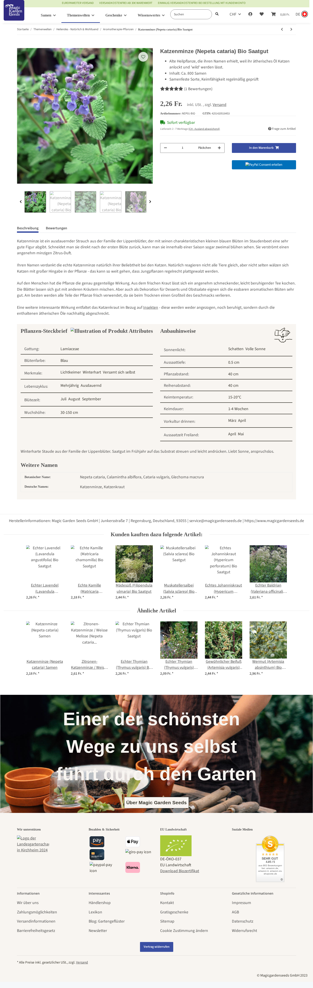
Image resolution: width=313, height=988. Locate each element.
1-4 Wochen (238, 409)
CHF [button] (233, 14)
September (91, 399)
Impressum (241, 903)
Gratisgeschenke (174, 912)
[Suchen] (217, 14)
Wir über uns (27, 903)
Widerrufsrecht (244, 931)
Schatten (236, 349)
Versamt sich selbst (119, 372)
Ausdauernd (91, 385)
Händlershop (100, 903)
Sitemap (167, 921)
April (242, 420)
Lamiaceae (69, 349)
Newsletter (98, 931)
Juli (63, 399)
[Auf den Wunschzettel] (143, 57)
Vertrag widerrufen (157, 947)
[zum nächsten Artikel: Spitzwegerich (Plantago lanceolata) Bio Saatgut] (291, 30)
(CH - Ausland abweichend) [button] (204, 129)
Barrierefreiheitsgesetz (36, 931)
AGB (235, 912)
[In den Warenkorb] (20, 45)
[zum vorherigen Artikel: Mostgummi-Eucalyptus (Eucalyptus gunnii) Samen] (282, 30)
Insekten (150, 307)
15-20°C (234, 397)
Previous (21, 202)
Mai (241, 434)
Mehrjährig (69, 385)
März (232, 420)
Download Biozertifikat (179, 871)
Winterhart (92, 372)
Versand (219, 105)
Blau (64, 360)
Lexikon (95, 912)
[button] (250, 14)
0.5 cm (233, 362)
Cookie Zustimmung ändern (184, 931)
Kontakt (167, 903)
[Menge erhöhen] (219, 148)
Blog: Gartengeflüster (107, 921)
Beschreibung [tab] (27, 228)
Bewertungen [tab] (56, 228)
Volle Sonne (255, 349)
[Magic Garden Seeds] (14, 15)
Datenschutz (242, 921)
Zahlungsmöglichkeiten (37, 912)
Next (150, 202)
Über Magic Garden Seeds (156, 802)
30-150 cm (69, 412)
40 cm (233, 374)
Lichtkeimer (70, 372)
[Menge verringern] (165, 148)
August (74, 399)
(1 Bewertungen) (198, 89)
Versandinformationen (36, 921)
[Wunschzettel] (261, 14)
